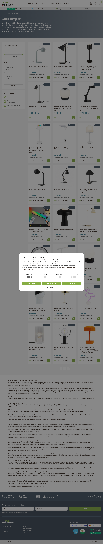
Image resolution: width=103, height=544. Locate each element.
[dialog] (51, 272)
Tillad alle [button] (71, 283)
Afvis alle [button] (31, 283)
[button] (51, 288)
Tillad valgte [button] (51, 283)
